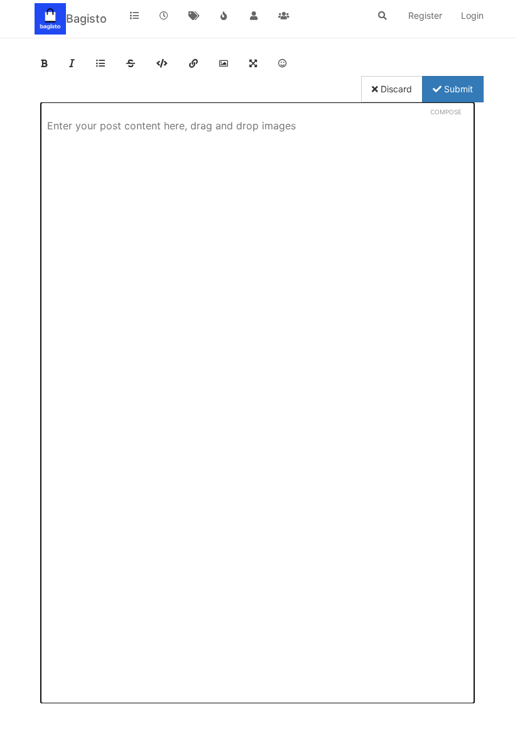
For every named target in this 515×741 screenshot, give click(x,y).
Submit (457, 89)
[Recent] (164, 15)
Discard (395, 89)
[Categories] (134, 15)
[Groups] (284, 15)
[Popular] (224, 15)
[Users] (254, 15)
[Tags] (194, 15)
